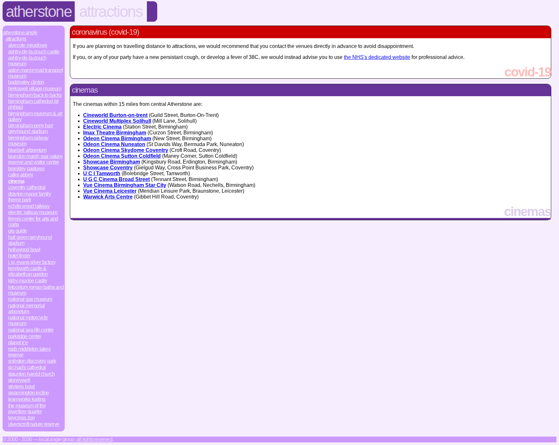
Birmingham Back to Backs (35, 95)
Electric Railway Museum (33, 212)
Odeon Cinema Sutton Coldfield (122, 156)
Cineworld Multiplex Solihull (117, 121)
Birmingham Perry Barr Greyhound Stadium (30, 128)
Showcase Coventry (108, 167)
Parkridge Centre (24, 336)
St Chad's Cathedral (27, 367)
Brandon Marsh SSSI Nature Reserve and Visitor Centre (35, 159)
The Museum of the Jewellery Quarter (27, 408)
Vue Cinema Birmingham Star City (124, 185)
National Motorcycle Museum (28, 320)
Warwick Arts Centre (108, 197)
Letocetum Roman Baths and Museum (36, 290)
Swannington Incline (28, 392)
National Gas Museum (30, 299)
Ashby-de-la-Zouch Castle (34, 51)
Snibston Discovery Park (32, 361)
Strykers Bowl (21, 386)
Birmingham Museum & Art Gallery (35, 116)
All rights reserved (94, 439)
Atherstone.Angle (20, 32)
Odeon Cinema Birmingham (117, 138)
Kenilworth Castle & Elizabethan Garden (28, 271)
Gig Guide (17, 231)
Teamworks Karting (26, 399)
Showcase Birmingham (111, 162)
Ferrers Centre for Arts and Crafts (33, 221)
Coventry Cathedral (27, 187)
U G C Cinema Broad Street (116, 179)
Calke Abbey (20, 174)
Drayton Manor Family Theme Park (29, 196)
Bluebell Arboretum (27, 150)
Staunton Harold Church (31, 374)
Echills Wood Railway (28, 206)
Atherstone (39, 11)
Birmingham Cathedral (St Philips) (33, 104)
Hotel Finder (19, 255)
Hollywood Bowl (24, 249)
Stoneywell (19, 380)
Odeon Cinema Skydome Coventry (125, 150)
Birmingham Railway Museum (28, 140)
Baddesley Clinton (26, 82)
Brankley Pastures (26, 168)
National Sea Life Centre (31, 330)
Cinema (16, 181)
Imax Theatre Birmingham (114, 132)
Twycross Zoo (21, 417)
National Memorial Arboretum (26, 308)
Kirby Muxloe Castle (27, 280)
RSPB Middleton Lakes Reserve (29, 352)
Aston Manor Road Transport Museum (35, 73)
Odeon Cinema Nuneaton (114, 144)
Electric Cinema (102, 127)
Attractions (111, 11)
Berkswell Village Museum (34, 88)
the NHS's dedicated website (377, 57)
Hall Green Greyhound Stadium (30, 240)
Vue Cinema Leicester (110, 191)
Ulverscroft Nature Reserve (33, 424)
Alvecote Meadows (27, 45)
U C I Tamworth (101, 173)
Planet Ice (18, 342)
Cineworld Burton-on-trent (115, 115)
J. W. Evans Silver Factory (31, 262)
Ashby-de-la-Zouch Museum (27, 60)
